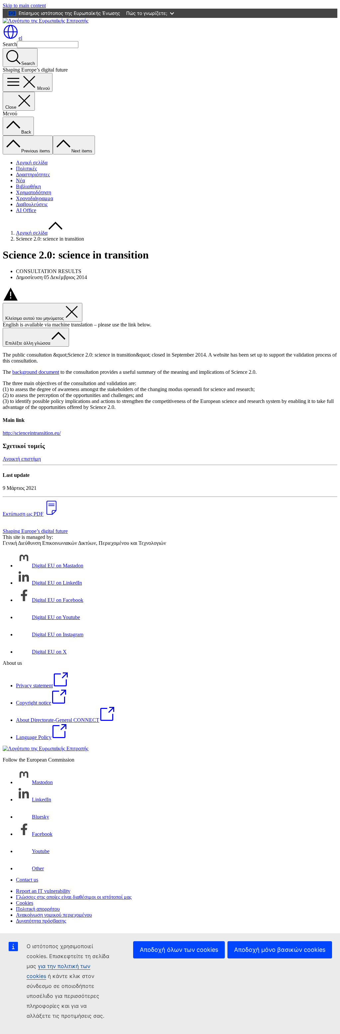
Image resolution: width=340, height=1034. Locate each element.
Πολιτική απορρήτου (38, 909)
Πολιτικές (26, 168)
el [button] (20, 38)
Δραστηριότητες (33, 174)
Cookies (24, 903)
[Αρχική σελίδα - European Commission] (45, 21)
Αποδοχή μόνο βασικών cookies (279, 949)
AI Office (26, 210)
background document (35, 372)
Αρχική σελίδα (31, 162)
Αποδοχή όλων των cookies (179, 949)
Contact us (27, 880)
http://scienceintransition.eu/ (32, 433)
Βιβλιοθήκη (28, 186)
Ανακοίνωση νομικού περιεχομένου (54, 915)
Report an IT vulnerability (43, 891)
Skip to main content (24, 5)
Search (10, 44)
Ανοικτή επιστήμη (22, 459)
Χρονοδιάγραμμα (34, 198)
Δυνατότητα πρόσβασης (41, 921)
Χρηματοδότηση (33, 192)
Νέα (20, 180)
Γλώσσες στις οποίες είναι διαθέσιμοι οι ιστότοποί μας (73, 897)
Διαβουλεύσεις (31, 204)
